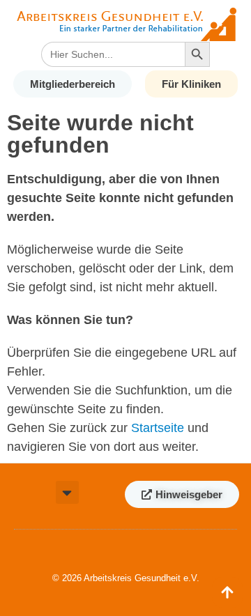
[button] (67, 492)
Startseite (157, 428)
